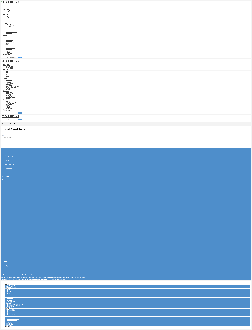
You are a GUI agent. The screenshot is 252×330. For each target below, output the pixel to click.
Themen (5, 14)
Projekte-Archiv (9, 53)
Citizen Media (8, 52)
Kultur (7, 15)
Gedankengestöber (9, 37)
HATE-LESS (8, 45)
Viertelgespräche (9, 27)
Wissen (7, 20)
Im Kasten (8, 43)
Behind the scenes (9, 11)
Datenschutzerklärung (43, 274)
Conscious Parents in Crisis (11, 47)
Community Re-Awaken (10, 48)
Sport (7, 18)
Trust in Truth (9, 49)
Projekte (5, 44)
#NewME (7, 50)
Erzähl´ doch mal (9, 41)
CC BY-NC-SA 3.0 (80, 277)
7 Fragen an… (8, 28)
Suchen (19, 57)
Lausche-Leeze (9, 36)
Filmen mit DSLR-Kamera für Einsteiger (13, 129)
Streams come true (9, 40)
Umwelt (7, 17)
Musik (7, 19)
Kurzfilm (7, 21)
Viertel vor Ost (9, 24)
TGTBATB (8, 34)
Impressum (34, 274)
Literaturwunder (9, 33)
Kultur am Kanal (9, 29)
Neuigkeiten (6, 9)
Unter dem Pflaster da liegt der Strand (13, 31)
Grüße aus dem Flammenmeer (11, 32)
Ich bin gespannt (9, 39)
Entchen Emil (8, 26)
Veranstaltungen (9, 10)
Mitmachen (6, 54)
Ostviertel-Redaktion (9, 136)
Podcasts (6, 35)
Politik (7, 16)
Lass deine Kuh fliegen (10, 42)
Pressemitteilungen (10, 12)
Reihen (5, 23)
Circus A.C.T (8, 51)
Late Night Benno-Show (10, 25)
